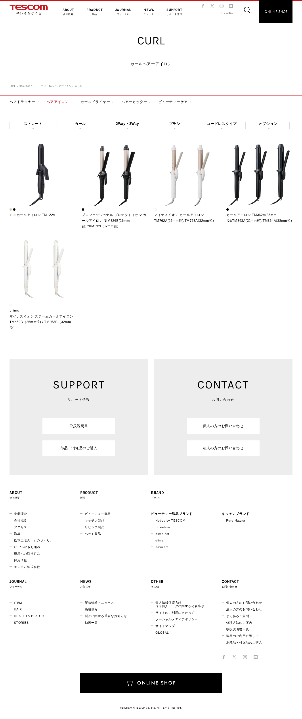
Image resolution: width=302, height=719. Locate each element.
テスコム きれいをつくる (29, 10)
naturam (161, 547)
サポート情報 (174, 11)
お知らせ (86, 583)
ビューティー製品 (43, 86)
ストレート (33, 124)
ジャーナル (123, 11)
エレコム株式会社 (27, 567)
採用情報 (20, 560)
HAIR (18, 609)
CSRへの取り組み (27, 547)
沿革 (17, 533)
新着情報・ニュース (99, 602)
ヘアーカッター (134, 102)
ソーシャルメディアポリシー (176, 619)
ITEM (18, 602)
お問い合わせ (230, 583)
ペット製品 (93, 533)
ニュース (148, 11)
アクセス (20, 527)
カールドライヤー (95, 102)
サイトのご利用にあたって (175, 612)
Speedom (162, 527)
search (247, 10)
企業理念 (20, 514)
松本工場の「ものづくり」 (33, 540)
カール (80, 124)
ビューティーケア (173, 102)
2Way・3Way (127, 124)
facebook (203, 6)
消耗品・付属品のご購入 (244, 642)
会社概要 (68, 11)
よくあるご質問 (237, 616)
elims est (162, 533)
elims (159, 540)
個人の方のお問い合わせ (223, 426)
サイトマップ (165, 626)
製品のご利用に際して (242, 636)
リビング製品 (94, 527)
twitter (212, 6)
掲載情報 (91, 609)
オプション (268, 124)
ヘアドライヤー (22, 102)
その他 (157, 583)
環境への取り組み (27, 553)
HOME (13, 86)
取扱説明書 (79, 426)
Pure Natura (235, 520)
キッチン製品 (94, 520)
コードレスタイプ (222, 124)
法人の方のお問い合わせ (223, 448)
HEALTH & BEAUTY (29, 616)
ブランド (157, 495)
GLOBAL (228, 12)
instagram (222, 6)
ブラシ (174, 124)
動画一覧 (91, 622)
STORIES (21, 622)
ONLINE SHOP (275, 11)
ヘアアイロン (64, 86)
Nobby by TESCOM (170, 520)
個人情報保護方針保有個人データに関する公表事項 (179, 604)
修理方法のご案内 (239, 622)
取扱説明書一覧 (237, 629)
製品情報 (24, 86)
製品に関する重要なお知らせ (106, 616)
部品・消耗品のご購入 (78, 448)
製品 (94, 11)
